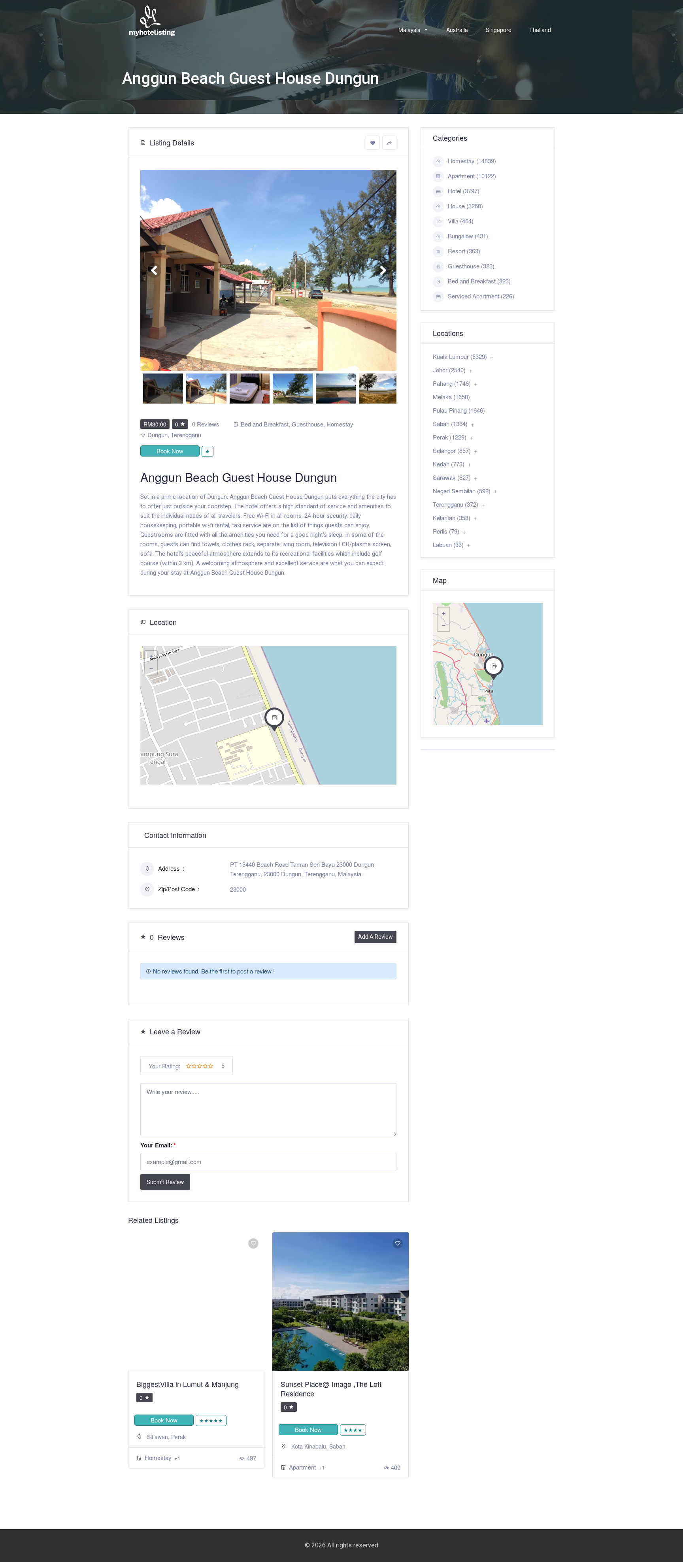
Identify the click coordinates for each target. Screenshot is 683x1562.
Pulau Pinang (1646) (459, 410)
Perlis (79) (446, 531)
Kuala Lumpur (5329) (460, 356)
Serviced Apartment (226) (481, 296)
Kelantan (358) (451, 517)
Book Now (170, 451)
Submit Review (165, 1182)
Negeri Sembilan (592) (462, 491)
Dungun (157, 434)
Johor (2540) (449, 370)
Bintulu (299, 1437)
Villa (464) (461, 221)
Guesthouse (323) (471, 266)
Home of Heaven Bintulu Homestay (336, 1384)
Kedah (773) (448, 464)
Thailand (540, 30)
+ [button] (151, 656)
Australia (457, 30)
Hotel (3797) (463, 191)
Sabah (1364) (450, 423)
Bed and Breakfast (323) (479, 281)
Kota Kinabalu (164, 1446)
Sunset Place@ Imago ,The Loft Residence (186, 1388)
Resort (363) (464, 251)
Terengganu (186, 434)
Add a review (375, 937)
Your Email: (158, 1145)
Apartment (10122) (472, 176)
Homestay (339, 424)
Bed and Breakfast (265, 424)
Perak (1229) (449, 437)
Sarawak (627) (452, 477)
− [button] (151, 668)
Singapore (498, 30)
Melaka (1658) (451, 396)
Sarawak (322, 1437)
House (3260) (465, 206)
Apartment (159, 1467)
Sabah (193, 1446)
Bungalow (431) (468, 236)
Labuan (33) (448, 544)
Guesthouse (307, 424)
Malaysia (409, 30)
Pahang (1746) (452, 383)
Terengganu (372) (455, 504)
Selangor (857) (452, 450)
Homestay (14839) (472, 161)
